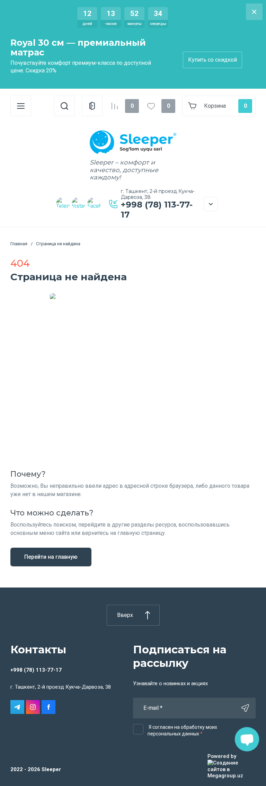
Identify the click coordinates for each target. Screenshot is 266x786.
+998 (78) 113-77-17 (157, 210)
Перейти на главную (51, 557)
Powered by (221, 756)
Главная (18, 243)
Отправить (245, 708)
